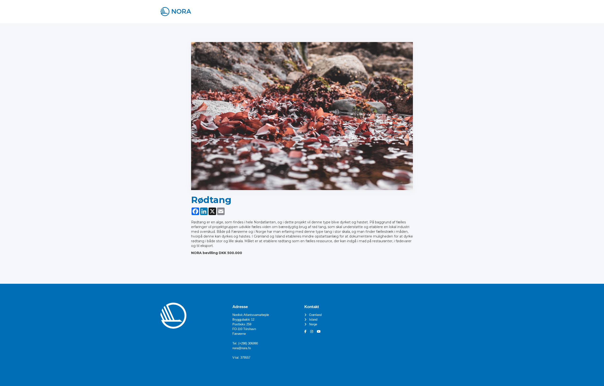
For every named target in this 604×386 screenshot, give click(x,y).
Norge (313, 324)
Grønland (315, 315)
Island (313, 319)
